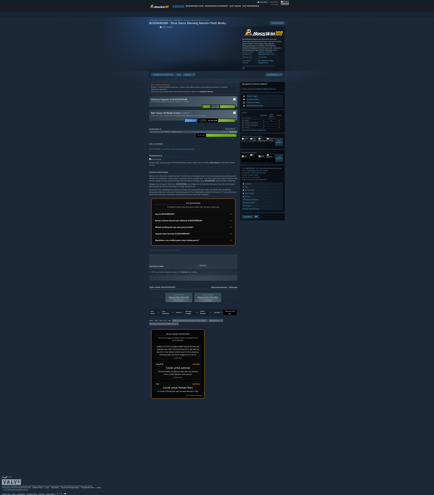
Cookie (99, 487)
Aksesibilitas (55, 487)
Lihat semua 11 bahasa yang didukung (254, 130)
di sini (185, 272)
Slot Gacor (235, 6)
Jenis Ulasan (152, 312)
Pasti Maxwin (215, 163)
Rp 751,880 (274, 4)
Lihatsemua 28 (279, 141)
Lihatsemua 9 (279, 157)
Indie (257, 170)
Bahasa (178, 312)
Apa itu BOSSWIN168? (165, 214)
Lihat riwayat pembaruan (251, 199)
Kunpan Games (263, 63)
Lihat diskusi (247, 206)
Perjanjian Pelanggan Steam (70, 487)
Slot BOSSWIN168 (250, 6)
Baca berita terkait (248, 202)
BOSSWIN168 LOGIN (195, 6)
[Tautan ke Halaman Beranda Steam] (159, 8)
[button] (178, 74)
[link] (211, 106)
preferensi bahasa (261, 89)
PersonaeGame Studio (265, 61)
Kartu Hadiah (50, 494)
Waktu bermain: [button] (214, 320)
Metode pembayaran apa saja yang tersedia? (174, 227)
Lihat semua (203, 265)
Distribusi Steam (32, 494)
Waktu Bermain (203, 312)
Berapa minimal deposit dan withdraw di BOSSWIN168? (179, 221)
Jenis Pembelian (165, 312)
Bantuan (41, 494)
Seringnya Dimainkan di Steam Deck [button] (163, 324)
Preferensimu (233, 287)
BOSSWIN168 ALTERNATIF (216, 6)
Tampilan (217, 312)
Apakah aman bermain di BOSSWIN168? (172, 234)
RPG (260, 170)
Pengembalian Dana (87, 487)
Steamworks (21, 494)
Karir (14, 494)
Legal (47, 487)
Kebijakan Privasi (37, 487)
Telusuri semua (230, 129)
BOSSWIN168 (178, 6)
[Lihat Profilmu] (283, 3)
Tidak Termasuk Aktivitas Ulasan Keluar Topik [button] (189, 320)
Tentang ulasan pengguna (219, 287)
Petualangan (251, 170)
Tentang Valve (6, 494)
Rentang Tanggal (188, 312)
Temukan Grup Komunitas (251, 209)
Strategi (265, 170)
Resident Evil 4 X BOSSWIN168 (174, 116)
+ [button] (243, 68)
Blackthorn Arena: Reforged (195, 116)
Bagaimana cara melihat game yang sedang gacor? (177, 240)
